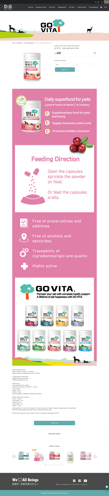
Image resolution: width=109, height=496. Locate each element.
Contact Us (84, 484)
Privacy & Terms (75, 484)
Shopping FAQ (66, 484)
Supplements (19, 43)
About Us (58, 484)
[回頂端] (25, 482)
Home (13, 43)
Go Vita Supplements (29, 43)
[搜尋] (102, 2)
